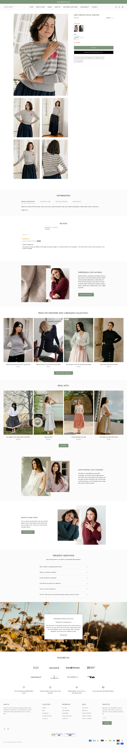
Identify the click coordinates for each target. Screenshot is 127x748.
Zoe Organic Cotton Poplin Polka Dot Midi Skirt (18, 437)
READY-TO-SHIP (40, 7)
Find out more (63, 635)
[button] (93, 52)
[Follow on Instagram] (8, 729)
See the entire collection (63, 373)
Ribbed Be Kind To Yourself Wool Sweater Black (48, 364)
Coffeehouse (19, 742)
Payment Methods (86, 713)
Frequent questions (67, 716)
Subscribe (107, 723)
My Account (85, 708)
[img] (25, 239)
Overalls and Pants (47, 716)
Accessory (44, 718)
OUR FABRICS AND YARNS (70, 7)
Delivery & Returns (87, 716)
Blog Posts (85, 710)
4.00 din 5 (55, 227)
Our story (64, 708)
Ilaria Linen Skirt (48, 437)
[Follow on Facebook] (4, 729)
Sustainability (65, 713)
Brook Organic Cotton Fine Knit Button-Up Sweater (78, 364)
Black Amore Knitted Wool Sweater (109, 364)
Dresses (44, 708)
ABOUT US (57, 7)
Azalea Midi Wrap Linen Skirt (78, 437)
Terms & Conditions (87, 718)
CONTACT (94, 7)
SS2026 (50, 7)
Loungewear (45, 713)
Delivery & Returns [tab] (61, 201)
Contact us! (65, 718)
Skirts (43, 710)
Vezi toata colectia (86, 294)
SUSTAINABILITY (84, 7)
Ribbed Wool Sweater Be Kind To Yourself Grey (18, 364)
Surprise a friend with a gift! (63, 2)
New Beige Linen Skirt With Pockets (109, 437)
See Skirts (63, 445)
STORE (31, 7)
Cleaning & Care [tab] (45, 201)
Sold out (93, 48)
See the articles (27, 532)
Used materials (65, 710)
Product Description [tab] (28, 201)
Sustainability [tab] (77, 201)
